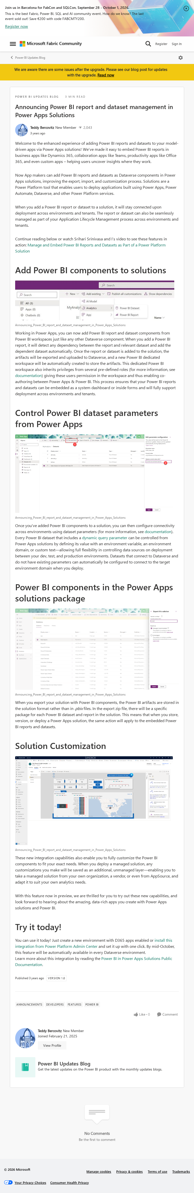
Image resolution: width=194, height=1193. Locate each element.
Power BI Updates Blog (30, 57)
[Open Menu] (180, 57)
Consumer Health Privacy (69, 1182)
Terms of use (157, 1171)
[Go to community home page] (51, 44)
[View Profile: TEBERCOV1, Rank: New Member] (21, 130)
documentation (28, 375)
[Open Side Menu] (12, 44)
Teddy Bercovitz (42, 127)
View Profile (52, 1045)
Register (161, 43)
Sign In (177, 43)
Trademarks (181, 1171)
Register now (16, 26)
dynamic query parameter (104, 537)
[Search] (148, 44)
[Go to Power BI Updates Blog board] (25, 1067)
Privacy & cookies (129, 1171)
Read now (106, 74)
